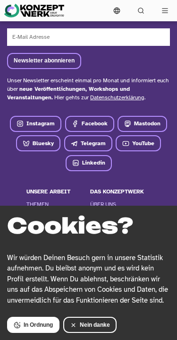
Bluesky (43, 143)
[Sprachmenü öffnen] (117, 10)
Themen (37, 204)
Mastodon (147, 123)
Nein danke (95, 325)
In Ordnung (38, 325)
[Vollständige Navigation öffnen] (165, 10)
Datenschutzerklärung (117, 97)
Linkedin (93, 162)
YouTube (143, 143)
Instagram (40, 123)
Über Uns (103, 204)
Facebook (95, 123)
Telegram (93, 143)
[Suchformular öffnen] (141, 10)
